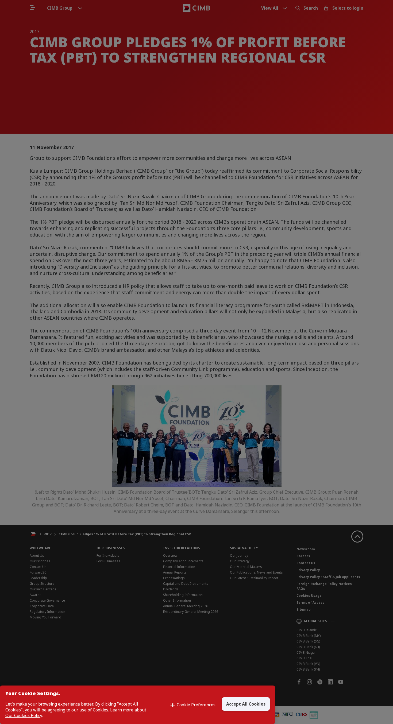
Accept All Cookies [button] (245, 704)
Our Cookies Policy (23, 715)
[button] (193, 704)
